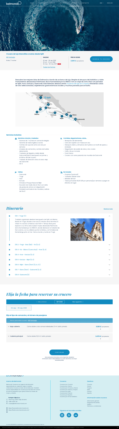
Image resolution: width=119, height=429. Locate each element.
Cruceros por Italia (65, 391)
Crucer (62, 381)
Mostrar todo (108, 209)
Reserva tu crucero (101, 59)
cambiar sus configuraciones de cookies (65, 427)
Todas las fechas (49, 67)
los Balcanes (29, 388)
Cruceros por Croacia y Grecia (69, 388)
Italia (88, 389)
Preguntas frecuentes (93, 402)
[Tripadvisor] (76, 415)
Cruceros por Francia (66, 393)
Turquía (89, 388)
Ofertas (74, 3)
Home (32, 3)
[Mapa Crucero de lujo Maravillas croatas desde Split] (59, 109)
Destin (89, 381)
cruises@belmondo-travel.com (17, 403)
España (89, 393)
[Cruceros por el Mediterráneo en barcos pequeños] (13, 3)
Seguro (89, 404)
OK (117, 427)
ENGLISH (110, 3)
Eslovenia (10, 388)
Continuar (59, 352)
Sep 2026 (60, 302)
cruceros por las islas (26, 389)
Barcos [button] (52, 3)
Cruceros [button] (41, 3)
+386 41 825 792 (12, 401)
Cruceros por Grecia (66, 386)
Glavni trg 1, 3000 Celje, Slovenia (17, 399)
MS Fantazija (10, 57)
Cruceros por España (66, 395)
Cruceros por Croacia (66, 384)
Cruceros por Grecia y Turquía (69, 389)
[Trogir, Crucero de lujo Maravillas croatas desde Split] (87, 229)
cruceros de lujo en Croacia (77, 83)
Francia (89, 391)
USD (101, 3)
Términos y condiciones (94, 406)
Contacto (85, 3)
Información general (93, 401)
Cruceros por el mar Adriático (68, 396)
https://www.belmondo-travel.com (18, 408)
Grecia (89, 386)
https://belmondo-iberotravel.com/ (18, 410)
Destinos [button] (63, 3)
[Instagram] (62, 415)
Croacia (15, 388)
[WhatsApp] (69, 415)
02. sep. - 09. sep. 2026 (19, 308)
